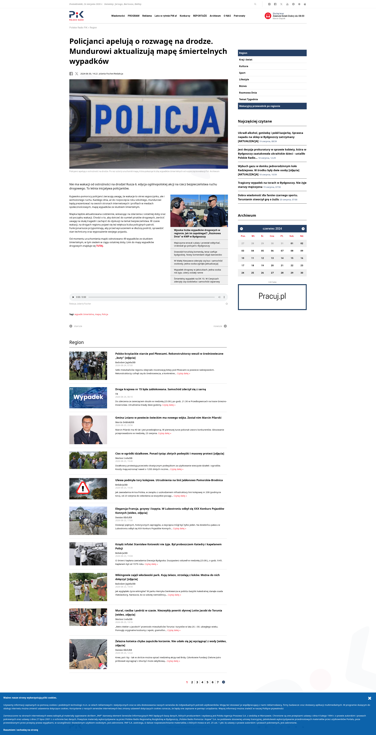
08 (292, 250)
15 (292, 258)
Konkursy (185, 15)
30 (272, 243)
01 (292, 243)
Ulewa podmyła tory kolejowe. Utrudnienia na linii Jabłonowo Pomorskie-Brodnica (169, 480)
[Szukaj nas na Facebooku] (275, 4)
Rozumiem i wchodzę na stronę (20, 729)
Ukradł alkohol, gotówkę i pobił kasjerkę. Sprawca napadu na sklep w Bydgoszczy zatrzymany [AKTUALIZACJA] (270, 137)
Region (93, 27)
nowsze (218, 326)
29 (262, 243)
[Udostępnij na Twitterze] (77, 73)
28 (252, 243)
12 (262, 258)
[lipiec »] (303, 228)
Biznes (243, 86)
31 (282, 243)
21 (282, 265)
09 (302, 250)
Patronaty (239, 15)
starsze (78, 326)
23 (302, 265)
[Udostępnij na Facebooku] (72, 73)
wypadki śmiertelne (84, 314)
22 (292, 265)
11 (252, 258)
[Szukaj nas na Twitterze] (281, 4)
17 (242, 265)
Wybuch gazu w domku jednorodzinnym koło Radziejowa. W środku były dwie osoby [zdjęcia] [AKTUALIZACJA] (268, 170)
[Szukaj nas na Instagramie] (269, 4)
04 (252, 250)
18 (252, 265)
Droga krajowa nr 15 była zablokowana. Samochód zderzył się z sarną (160, 389)
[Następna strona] (223, 682)
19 (262, 265)
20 (272, 265)
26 (262, 273)
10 (242, 258)
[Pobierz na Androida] (299, 4)
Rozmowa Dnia (248, 92)
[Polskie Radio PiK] (76, 16)
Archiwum (215, 15)
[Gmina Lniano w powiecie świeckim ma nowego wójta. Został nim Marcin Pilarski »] (88, 430)
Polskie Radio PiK (78, 27)
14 (282, 258)
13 (272, 258)
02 (302, 243)
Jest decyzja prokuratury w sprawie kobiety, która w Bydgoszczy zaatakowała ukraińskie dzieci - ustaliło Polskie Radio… (272, 153)
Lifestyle (244, 79)
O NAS (227, 15)
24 (242, 273)
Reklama (147, 15)
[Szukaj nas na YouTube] (287, 4)
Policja (105, 314)
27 (242, 243)
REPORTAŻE (200, 15)
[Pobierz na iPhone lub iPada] (305, 4)
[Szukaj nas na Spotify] (293, 4)
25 (252, 273)
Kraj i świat (245, 59)
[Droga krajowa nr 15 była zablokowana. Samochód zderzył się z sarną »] (88, 397)
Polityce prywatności (273, 708)
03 (242, 250)
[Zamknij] (370, 698)
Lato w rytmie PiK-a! (166, 15)
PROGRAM (133, 15)
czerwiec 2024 (272, 228)
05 (262, 250)
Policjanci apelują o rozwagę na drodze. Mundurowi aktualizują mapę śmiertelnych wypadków (148, 51)
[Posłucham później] (225, 304)
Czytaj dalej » (183, 373)
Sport (242, 72)
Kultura (243, 66)
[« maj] (241, 228)
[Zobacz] (272, 297)
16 (302, 258)
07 (282, 250)
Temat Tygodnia (248, 99)
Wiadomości (118, 15)
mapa (98, 314)
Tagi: (72, 314)
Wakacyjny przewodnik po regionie (259, 106)
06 (272, 250)
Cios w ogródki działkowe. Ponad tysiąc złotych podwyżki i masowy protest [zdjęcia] (169, 453)
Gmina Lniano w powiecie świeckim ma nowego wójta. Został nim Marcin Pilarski (168, 417)
